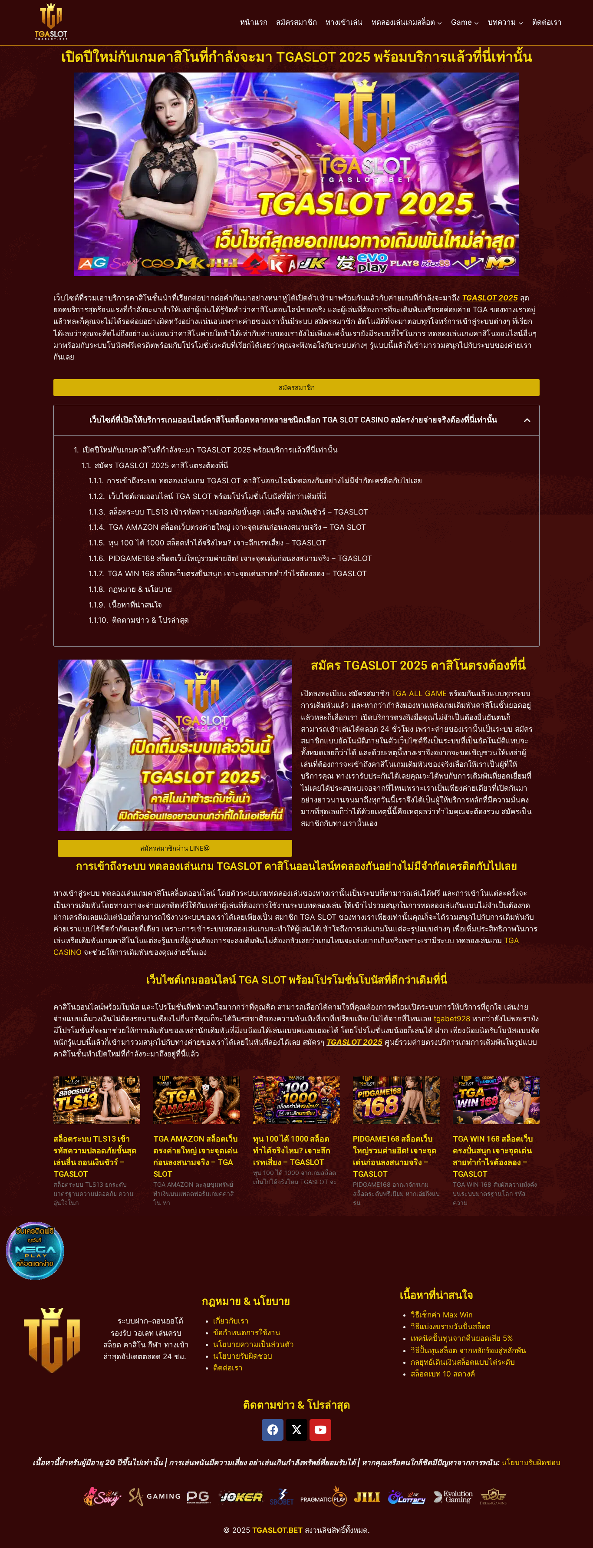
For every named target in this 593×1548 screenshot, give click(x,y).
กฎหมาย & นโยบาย (140, 589)
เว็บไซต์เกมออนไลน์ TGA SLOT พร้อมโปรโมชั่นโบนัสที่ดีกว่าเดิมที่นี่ (217, 496)
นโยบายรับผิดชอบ (242, 1356)
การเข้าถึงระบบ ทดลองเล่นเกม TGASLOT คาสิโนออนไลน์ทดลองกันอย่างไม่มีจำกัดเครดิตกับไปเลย (264, 480)
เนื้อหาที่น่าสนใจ (135, 605)
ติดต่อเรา (547, 22)
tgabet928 (452, 1018)
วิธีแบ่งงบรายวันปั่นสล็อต (451, 1326)
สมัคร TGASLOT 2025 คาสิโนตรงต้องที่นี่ (161, 465)
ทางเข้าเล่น (344, 22)
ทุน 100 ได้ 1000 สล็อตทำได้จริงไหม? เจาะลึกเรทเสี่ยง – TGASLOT (217, 542)
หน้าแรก (253, 22)
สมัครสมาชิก (296, 22)
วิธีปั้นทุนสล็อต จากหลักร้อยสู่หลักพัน (468, 1350)
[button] (527, 420)
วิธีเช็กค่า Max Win (442, 1314)
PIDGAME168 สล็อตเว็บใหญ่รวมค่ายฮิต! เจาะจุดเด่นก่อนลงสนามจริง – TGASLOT (240, 558)
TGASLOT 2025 (354, 1042)
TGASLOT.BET (277, 1530)
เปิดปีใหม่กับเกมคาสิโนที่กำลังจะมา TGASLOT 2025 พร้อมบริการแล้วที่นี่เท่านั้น (210, 450)
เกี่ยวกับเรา (231, 1321)
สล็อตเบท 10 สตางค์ (443, 1374)
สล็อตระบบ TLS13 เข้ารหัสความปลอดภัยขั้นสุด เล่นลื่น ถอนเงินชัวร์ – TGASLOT (238, 512)
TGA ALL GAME (419, 693)
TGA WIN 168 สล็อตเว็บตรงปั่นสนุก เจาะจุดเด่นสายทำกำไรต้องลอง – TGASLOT (237, 573)
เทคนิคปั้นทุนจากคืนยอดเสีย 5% (462, 1338)
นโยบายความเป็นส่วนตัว (253, 1344)
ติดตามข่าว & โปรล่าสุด (150, 620)
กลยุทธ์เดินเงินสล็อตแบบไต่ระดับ (463, 1362)
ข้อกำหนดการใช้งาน (246, 1332)
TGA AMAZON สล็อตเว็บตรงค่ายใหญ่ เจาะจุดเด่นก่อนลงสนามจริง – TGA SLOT (237, 527)
